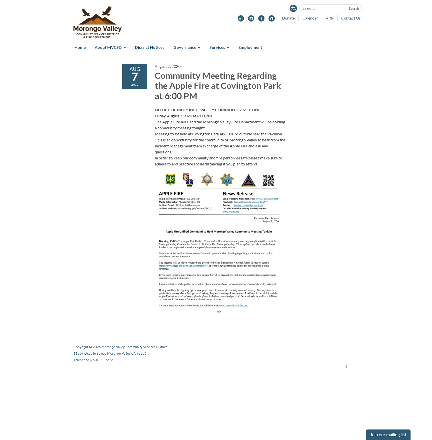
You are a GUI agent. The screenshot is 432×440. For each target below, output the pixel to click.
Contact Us (351, 18)
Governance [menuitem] (185, 47)
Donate (288, 18)
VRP (330, 18)
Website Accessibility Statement (332, 360)
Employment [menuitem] (250, 47)
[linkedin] (241, 20)
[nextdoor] (271, 20)
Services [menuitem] (217, 47)
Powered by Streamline (326, 366)
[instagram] (251, 20)
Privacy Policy (347, 347)
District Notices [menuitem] (149, 47)
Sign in (353, 366)
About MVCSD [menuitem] (108, 47)
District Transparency (341, 353)
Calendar (310, 18)
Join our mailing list (388, 434)
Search (354, 9)
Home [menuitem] (80, 47)
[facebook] (261, 20)
